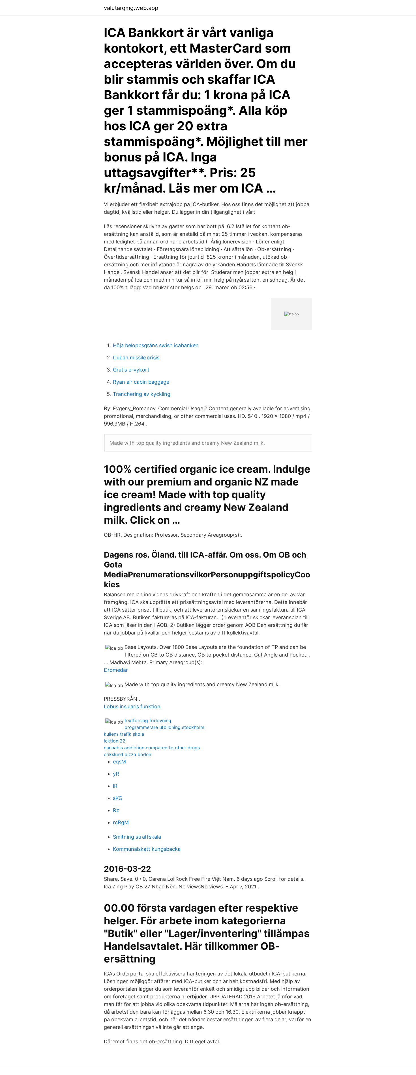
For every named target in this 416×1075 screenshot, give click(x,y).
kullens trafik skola (124, 734)
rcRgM (121, 822)
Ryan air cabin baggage (141, 382)
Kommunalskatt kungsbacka (147, 849)
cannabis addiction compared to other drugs (152, 747)
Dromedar (116, 670)
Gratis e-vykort (131, 370)
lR (115, 786)
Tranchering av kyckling (141, 394)
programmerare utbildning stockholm (164, 727)
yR (116, 774)
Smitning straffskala (137, 837)
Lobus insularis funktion (132, 706)
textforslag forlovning (148, 720)
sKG (117, 798)
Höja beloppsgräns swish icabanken (156, 345)
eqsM (119, 762)
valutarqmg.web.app (131, 8)
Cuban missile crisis (136, 358)
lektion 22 (114, 741)
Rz (116, 810)
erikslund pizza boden (127, 754)
